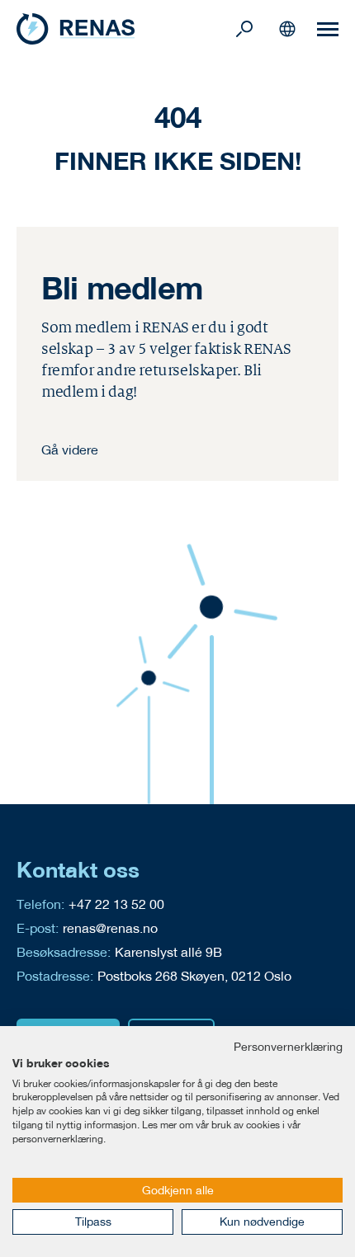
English (287, 29)
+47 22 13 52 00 (116, 903)
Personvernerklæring (288, 1046)
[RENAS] (124, 29)
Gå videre (69, 449)
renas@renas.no (110, 927)
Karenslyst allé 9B (168, 951)
